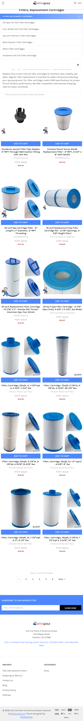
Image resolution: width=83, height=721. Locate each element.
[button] (78, 65)
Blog (4, 685)
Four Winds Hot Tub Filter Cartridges (21, 29)
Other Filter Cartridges (14, 49)
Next (61, 579)
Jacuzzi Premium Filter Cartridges (19, 35)
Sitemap (6, 695)
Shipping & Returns (12, 675)
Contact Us (7, 680)
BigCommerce (18, 713)
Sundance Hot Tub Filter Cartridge (19, 55)
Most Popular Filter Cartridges (17, 42)
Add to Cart (21, 143)
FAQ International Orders (14, 670)
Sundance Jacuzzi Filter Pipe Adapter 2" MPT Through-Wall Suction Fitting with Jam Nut (21, 152)
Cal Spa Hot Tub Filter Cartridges (19, 22)
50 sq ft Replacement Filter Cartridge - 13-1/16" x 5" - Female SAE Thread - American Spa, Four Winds (21, 309)
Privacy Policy (9, 690)
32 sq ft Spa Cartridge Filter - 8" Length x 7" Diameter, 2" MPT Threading (20, 231)
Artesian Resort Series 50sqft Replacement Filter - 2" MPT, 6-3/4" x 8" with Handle (62, 152)
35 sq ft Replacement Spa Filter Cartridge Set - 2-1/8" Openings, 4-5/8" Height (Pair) (62, 231)
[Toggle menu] (3, 3)
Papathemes (26, 717)
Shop (46, 670)
